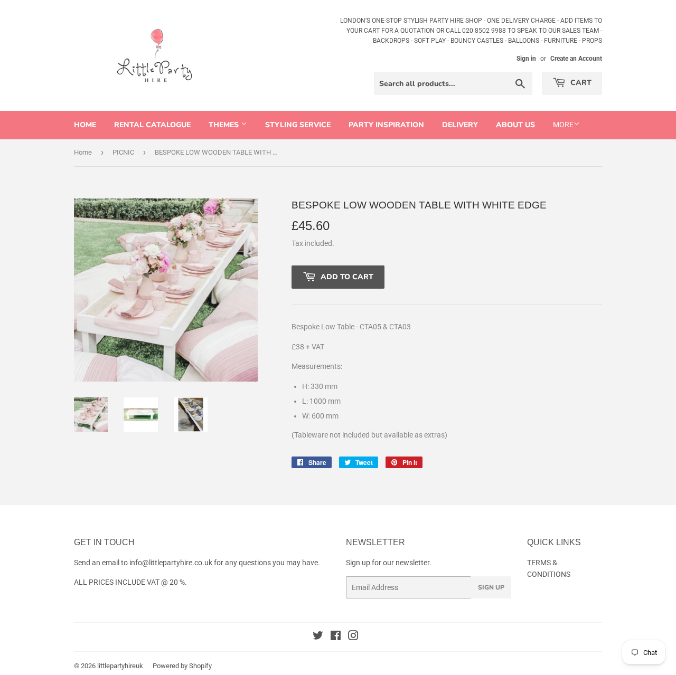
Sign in (526, 58)
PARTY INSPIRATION (386, 125)
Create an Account (576, 58)
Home (85, 125)
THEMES (225, 125)
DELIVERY (460, 125)
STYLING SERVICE (298, 125)
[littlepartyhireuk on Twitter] (318, 637)
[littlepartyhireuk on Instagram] (353, 637)
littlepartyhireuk (120, 666)
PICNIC (123, 152)
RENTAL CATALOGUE (152, 125)
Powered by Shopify (182, 666)
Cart (580, 83)
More (563, 124)
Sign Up (491, 587)
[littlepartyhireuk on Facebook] (335, 637)
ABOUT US (515, 125)
